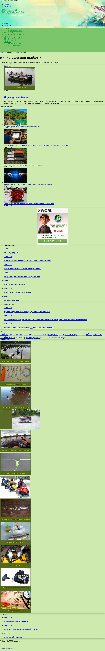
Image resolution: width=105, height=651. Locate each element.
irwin (14, 335)
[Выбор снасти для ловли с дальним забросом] (15, 362)
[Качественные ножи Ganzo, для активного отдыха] (15, 163)
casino (4, 334)
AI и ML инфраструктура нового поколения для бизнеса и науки (28, 184)
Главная (3, 52)
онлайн (98, 334)
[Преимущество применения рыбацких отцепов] (15, 520)
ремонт (50, 338)
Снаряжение (10, 40)
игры (63, 335)
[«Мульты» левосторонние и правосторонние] (15, 589)
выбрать (53, 334)
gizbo (10, 335)
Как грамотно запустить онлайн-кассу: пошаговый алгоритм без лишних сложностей (36, 145)
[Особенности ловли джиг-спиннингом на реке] (15, 452)
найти (84, 335)
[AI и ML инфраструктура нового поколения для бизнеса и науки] (15, 182)
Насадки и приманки (14, 34)
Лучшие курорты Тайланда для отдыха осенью (22, 126)
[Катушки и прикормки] (15, 566)
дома (59, 334)
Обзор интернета (14, 45)
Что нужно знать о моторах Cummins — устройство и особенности (29, 204)
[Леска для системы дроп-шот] (15, 474)
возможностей (38, 335)
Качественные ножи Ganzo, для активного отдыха (23, 165)
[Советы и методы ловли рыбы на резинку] (15, 408)
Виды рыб (8, 32)
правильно (20, 338)
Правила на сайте (15, 31)
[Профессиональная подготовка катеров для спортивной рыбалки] (20, 429)
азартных (19, 335)
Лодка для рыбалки (16, 97)
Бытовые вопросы (15, 43)
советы (59, 338)
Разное (7, 42)
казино (70, 334)
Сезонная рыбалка (13, 38)
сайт (54, 337)
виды (31, 335)
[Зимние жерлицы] (15, 543)
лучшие (78, 335)
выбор (45, 335)
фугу (63, 338)
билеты (26, 334)
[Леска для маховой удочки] (15, 612)
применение (43, 338)
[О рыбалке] (12, 20)
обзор (90, 334)
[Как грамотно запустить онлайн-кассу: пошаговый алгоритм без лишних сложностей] (15, 144)
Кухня (7, 36)
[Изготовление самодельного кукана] (15, 385)
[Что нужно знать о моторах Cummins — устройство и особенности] (15, 202)
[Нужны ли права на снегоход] (15, 497)
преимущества (32, 337)
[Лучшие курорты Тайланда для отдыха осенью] (15, 124)
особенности (7, 337)
